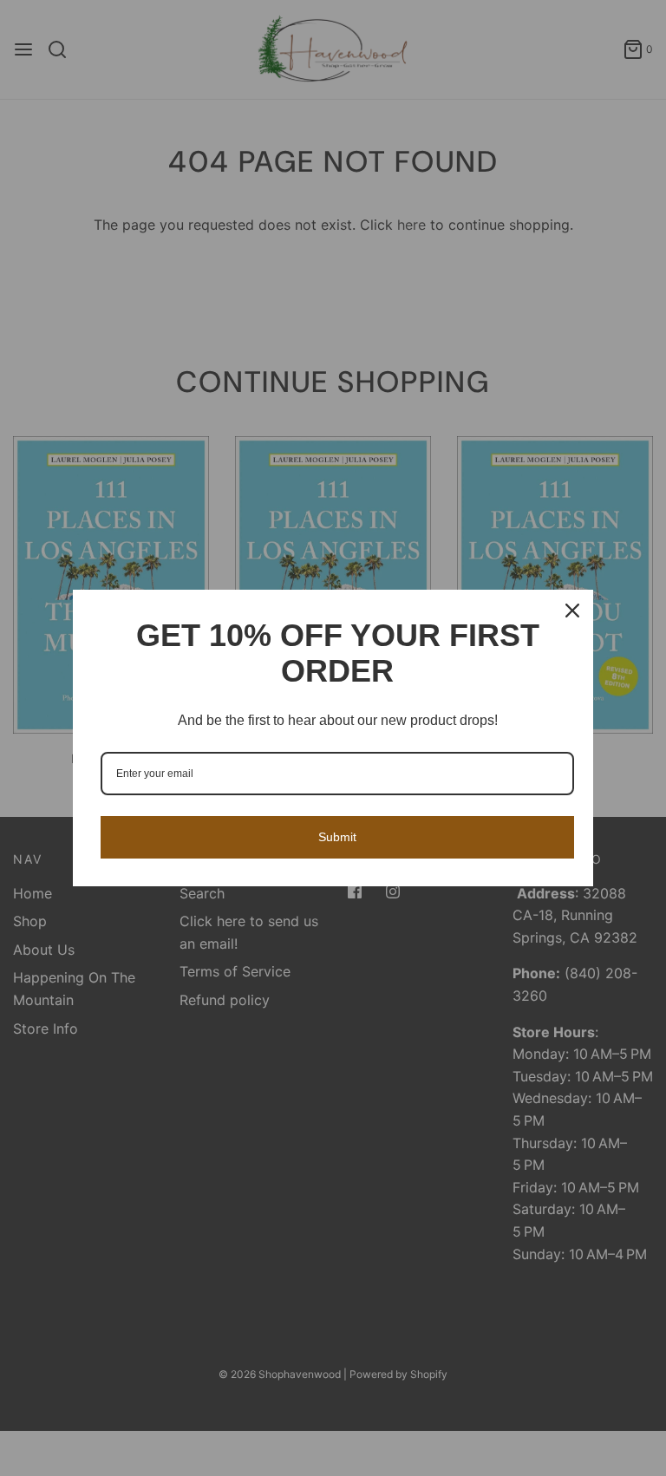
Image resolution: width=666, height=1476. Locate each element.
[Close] (572, 610)
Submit (337, 837)
